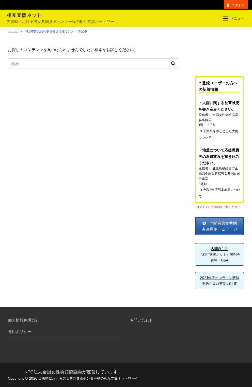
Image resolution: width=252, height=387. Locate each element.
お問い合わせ (141, 320)
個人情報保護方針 (23, 320)
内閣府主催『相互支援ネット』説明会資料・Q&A (219, 254)
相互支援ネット (24, 15)
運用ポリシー (20, 331)
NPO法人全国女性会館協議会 (53, 371)
